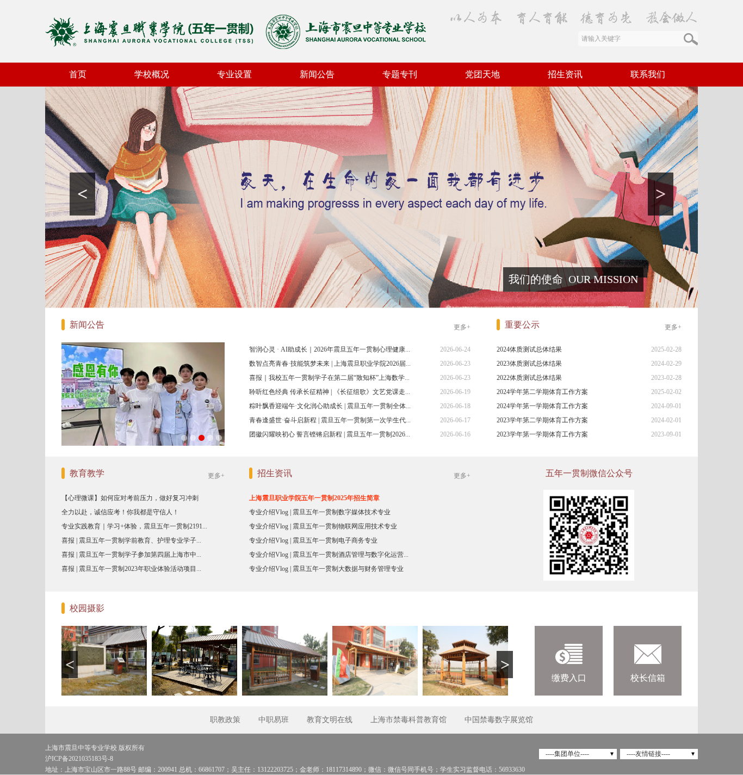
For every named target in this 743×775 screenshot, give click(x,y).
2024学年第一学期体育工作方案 (542, 406)
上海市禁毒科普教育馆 (408, 720)
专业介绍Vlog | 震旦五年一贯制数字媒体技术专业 (320, 512)
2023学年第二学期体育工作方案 (542, 420)
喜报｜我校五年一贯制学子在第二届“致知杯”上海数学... (329, 378)
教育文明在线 (329, 720)
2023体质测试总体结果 (529, 363)
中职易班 (273, 720)
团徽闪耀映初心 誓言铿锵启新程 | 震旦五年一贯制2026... (329, 434)
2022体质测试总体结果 (529, 378)
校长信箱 (647, 677)
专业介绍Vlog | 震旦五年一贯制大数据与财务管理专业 (326, 569)
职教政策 (225, 720)
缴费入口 (569, 677)
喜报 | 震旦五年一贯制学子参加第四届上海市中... (131, 554)
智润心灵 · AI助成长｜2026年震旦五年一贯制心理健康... (329, 349)
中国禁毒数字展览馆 (499, 720)
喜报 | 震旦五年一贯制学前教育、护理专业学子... (131, 540)
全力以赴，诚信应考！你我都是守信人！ (120, 512)
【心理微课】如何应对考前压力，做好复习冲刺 (130, 498)
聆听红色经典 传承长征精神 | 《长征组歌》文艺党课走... (329, 392)
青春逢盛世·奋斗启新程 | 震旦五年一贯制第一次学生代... (330, 420)
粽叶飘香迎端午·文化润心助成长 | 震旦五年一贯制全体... (330, 406)
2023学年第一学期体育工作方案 (542, 434)
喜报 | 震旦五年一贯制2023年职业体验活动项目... (131, 569)
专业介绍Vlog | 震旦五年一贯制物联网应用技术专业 (323, 526)
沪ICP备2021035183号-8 (79, 758)
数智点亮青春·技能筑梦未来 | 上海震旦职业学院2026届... (330, 363)
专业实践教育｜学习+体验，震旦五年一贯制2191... (134, 526)
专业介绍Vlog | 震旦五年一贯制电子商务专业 (313, 540)
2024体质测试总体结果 (529, 349)
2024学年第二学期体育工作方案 (542, 392)
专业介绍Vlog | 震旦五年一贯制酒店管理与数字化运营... (328, 554)
